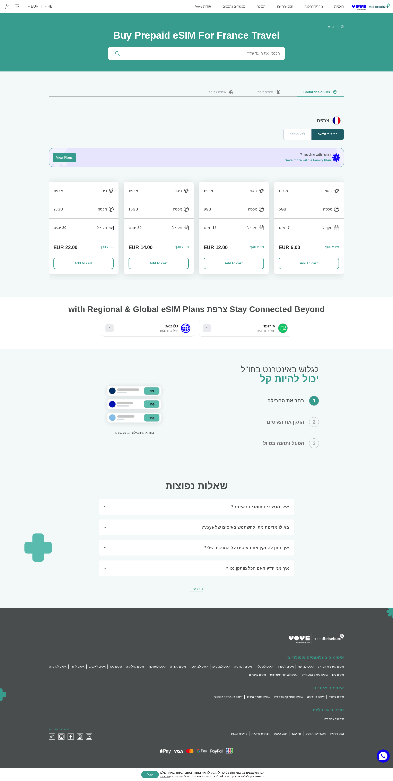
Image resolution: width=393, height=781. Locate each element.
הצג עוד (196, 589)
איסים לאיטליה (264, 666)
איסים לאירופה (316, 696)
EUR (34, 6)
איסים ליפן (116, 666)
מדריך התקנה (314, 6)
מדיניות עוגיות (239, 733)
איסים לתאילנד (157, 666)
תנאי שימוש (280, 733)
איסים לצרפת (306, 666)
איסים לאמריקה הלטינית (288, 696)
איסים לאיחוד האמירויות (284, 674)
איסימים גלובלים (334, 719)
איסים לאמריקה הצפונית (228, 696)
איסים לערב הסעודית (315, 674)
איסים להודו (78, 666)
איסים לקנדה (178, 666)
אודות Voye (203, 6)
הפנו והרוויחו (285, 6)
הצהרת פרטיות (261, 733)
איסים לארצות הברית (331, 666)
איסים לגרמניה (58, 666)
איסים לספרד (285, 666)
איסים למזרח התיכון (258, 696)
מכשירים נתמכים (233, 6)
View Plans (64, 157)
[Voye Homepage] (371, 6)
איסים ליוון (338, 674)
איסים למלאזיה (135, 666)
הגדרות (165, 776)
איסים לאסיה (336, 696)
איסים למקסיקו (221, 666)
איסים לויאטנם (97, 666)
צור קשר (296, 733)
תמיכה (261, 6)
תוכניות (339, 6)
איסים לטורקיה (243, 666)
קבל (150, 774)
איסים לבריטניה (199, 666)
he (50, 6)
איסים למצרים (257, 674)
